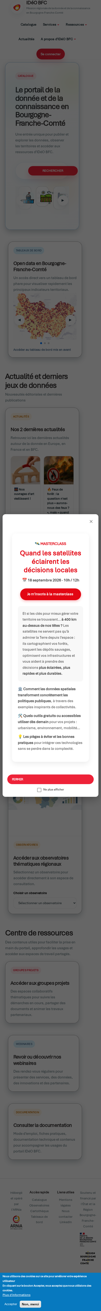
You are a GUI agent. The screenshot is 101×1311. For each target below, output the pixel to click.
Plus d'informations (17, 1295)
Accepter (10, 1304)
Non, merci (30, 1304)
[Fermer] (91, 521)
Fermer (17, 779)
